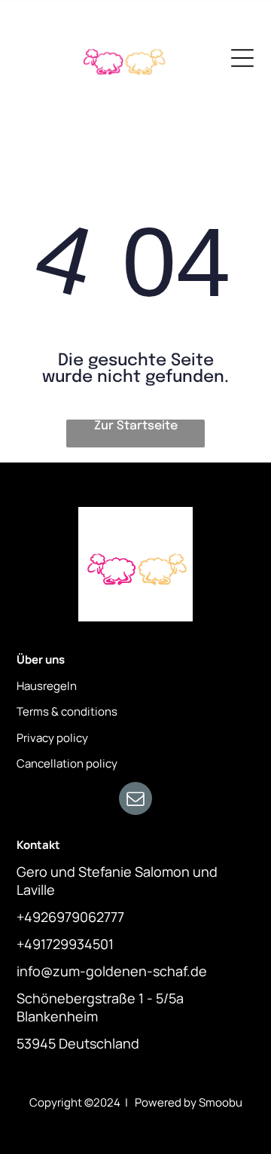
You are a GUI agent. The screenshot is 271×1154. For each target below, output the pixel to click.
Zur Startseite (136, 426)
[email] (135, 800)
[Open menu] (242, 58)
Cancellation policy (67, 763)
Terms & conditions (67, 711)
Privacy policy (52, 738)
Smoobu (220, 1102)
